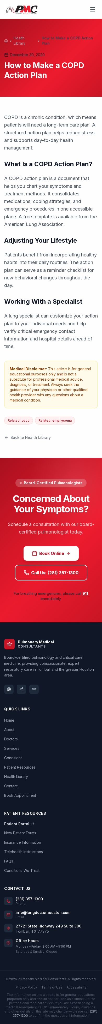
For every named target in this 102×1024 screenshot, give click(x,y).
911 (85, 593)
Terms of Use (52, 987)
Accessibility (76, 987)
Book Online (51, 553)
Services (11, 748)
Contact (11, 786)
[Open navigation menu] (92, 9)
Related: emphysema (55, 420)
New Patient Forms (20, 833)
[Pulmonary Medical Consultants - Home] (21, 9)
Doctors (11, 739)
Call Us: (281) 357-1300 (54, 572)
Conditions (13, 758)
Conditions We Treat (21, 870)
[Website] (9, 689)
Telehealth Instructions (23, 851)
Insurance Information (22, 842)
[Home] (6, 41)
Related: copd (19, 420)
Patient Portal (16, 824)
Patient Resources (20, 767)
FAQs (8, 861)
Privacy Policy (26, 987)
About (9, 729)
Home (9, 720)
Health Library (19, 40)
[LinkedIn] (34, 689)
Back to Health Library (30, 437)
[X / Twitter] (21, 689)
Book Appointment (20, 795)
